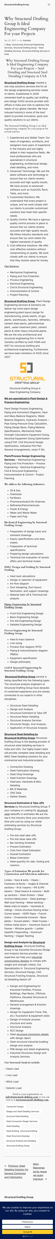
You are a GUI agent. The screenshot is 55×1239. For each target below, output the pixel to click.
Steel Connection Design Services (21, 1121)
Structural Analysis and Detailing (21, 1141)
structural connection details (32, 1034)
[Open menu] (49, 4)
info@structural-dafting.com (22, 1097)
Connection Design (15, 1106)
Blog (8, 44)
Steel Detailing (13, 1126)
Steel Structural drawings (18, 1136)
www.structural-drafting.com (32, 1099)
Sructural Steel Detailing (17, 1116)
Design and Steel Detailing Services (22, 1111)
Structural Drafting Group (16, 4)
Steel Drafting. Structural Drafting (21, 1131)
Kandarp (27, 40)
